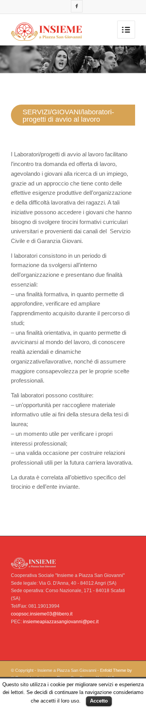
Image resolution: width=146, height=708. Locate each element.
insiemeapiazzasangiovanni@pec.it (61, 621)
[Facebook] (76, 6)
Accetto (99, 701)
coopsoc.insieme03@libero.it (41, 614)
